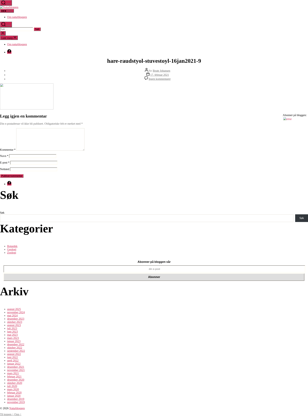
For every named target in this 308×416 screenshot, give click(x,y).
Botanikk (12, 246)
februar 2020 (14, 392)
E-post (4, 162)
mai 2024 (12, 315)
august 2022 (14, 354)
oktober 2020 (14, 382)
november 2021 (16, 370)
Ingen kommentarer (160, 78)
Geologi (11, 249)
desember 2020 (15, 379)
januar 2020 (13, 395)
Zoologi (11, 252)
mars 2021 (13, 373)
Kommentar (8, 149)
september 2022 (16, 350)
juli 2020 (12, 386)
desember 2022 (15, 344)
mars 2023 (13, 338)
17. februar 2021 (159, 74)
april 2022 (13, 360)
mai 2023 (12, 334)
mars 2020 (13, 389)
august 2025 (14, 309)
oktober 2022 (14, 347)
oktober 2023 (14, 321)
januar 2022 (13, 363)
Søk (2, 212)
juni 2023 (12, 331)
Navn (4, 155)
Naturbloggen (17, 408)
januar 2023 (13, 341)
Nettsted (4, 169)
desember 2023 (15, 318)
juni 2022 (12, 357)
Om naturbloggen (17, 17)
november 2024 (16, 312)
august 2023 (14, 325)
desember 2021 (15, 366)
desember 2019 (15, 398)
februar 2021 (14, 376)
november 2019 (16, 402)
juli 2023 (12, 328)
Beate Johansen (161, 70)
